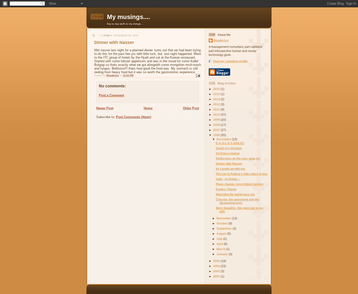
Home (148, 108)
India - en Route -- (228, 179)
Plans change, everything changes (240, 184)
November (224, 218)
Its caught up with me (230, 168)
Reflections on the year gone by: (238, 158)
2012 (217, 104)
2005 (217, 261)
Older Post (191, 108)
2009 (217, 119)
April (220, 243)
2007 (217, 130)
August (222, 233)
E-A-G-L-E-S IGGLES (230, 143)
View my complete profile (230, 61)
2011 (217, 109)
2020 (217, 89)
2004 (217, 266)
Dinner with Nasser (229, 163)
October (222, 223)
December (224, 139)
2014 (217, 99)
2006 (217, 135)
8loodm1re (221, 40)
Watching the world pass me (235, 194)
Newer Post (104, 108)
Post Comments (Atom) (133, 117)
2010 (217, 114)
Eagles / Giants (226, 189)
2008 (217, 124)
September (225, 228)
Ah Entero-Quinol (227, 153)
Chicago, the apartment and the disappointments (237, 201)
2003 (217, 271)
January (223, 254)
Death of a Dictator (229, 148)
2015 (217, 94)
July (220, 238)
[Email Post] (198, 75)
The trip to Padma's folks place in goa (241, 173)
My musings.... (128, 16)
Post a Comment (111, 95)
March (221, 249)
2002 (217, 276)
